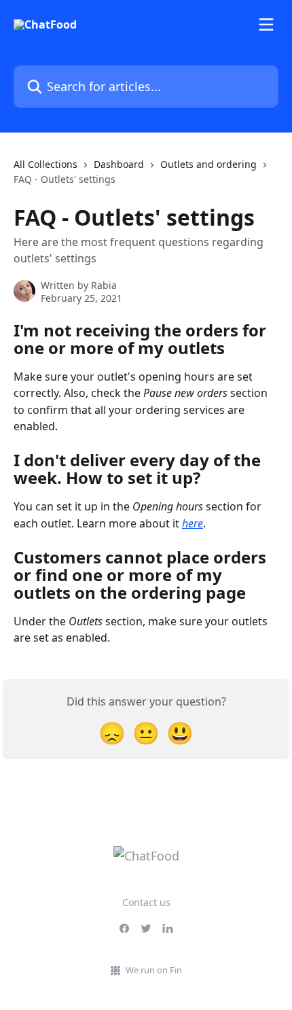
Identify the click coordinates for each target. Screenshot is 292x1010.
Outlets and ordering (208, 164)
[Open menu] (266, 24)
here (192, 523)
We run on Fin (154, 970)
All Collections (45, 164)
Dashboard (119, 164)
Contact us (146, 902)
